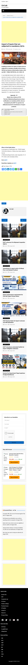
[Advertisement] (14, 32)
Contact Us (3, 610)
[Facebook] (2, 620)
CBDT (2, 642)
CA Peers (3, 601)
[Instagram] (10, 620)
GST (2, 596)
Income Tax (3, 594)
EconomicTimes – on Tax (10, 510)
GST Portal (3, 626)
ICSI (2, 656)
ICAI (2, 651)
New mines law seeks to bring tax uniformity (12, 532)
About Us (3, 612)
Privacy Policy (4, 615)
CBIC (2, 638)
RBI (2, 647)
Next (23, 220)
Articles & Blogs (5, 603)
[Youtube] (14, 620)
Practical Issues (4, 606)
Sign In (7, 1)
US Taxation (3, 608)
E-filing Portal (4, 631)
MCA (2, 640)
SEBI (2, 649)
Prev (5, 220)
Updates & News (18, 49)
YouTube (3, 1)
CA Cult (4, 6)
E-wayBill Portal (4, 629)
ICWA (2, 654)
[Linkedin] (18, 620)
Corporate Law (4, 599)
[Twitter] (6, 620)
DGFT (6, 160)
